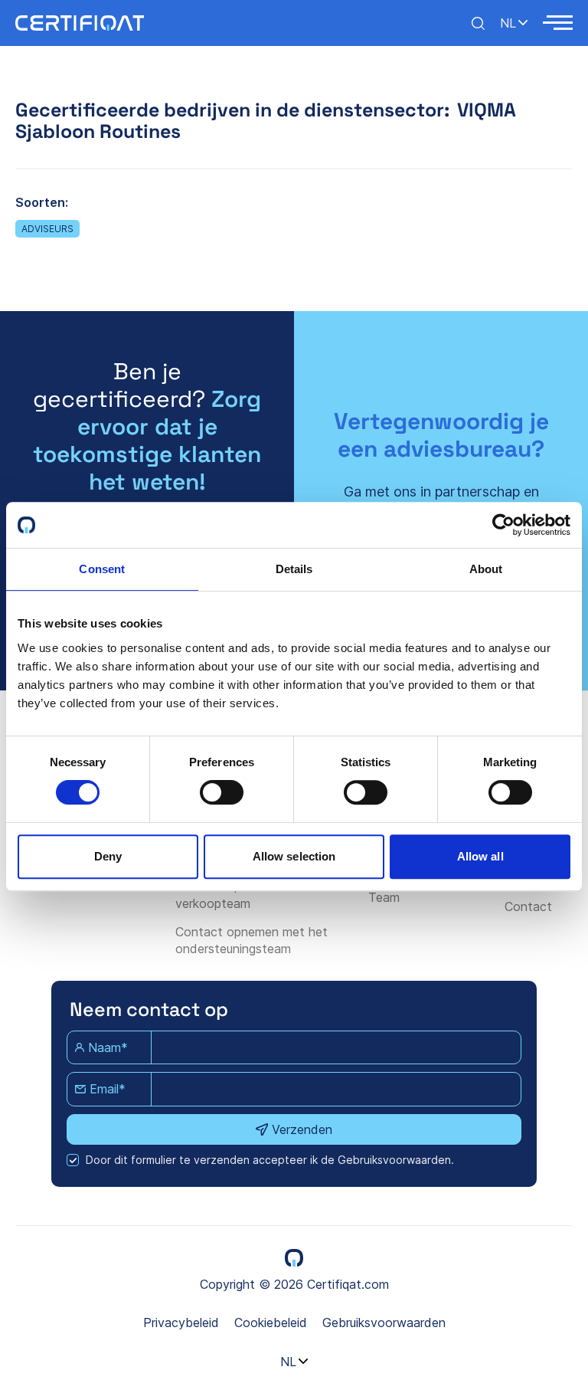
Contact (528, 906)
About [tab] (486, 568)
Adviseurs (47, 228)
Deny (108, 856)
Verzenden (302, 1129)
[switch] (221, 792)
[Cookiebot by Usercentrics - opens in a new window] (503, 524)
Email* (108, 1088)
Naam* (108, 1047)
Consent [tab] (102, 568)
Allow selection (294, 856)
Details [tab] (294, 568)
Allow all (480, 856)
